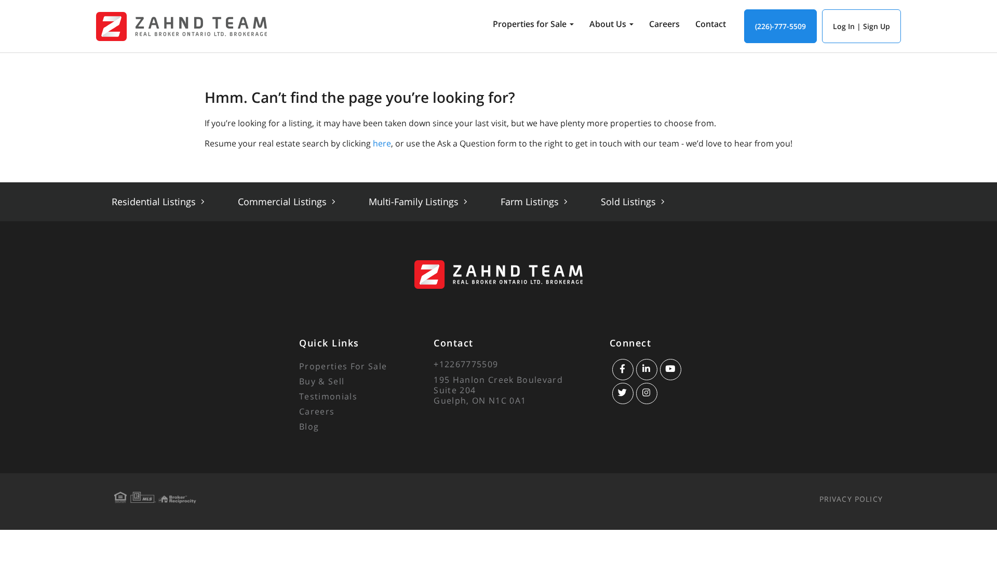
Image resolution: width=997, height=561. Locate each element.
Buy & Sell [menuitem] (321, 381)
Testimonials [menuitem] (328, 396)
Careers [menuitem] (664, 24)
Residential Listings (155, 201)
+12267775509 (466, 364)
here (382, 143)
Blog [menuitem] (309, 426)
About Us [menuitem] (607, 24)
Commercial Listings (283, 201)
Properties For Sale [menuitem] (343, 366)
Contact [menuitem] (710, 24)
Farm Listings (531, 201)
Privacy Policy (851, 499)
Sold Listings (629, 201)
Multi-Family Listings (415, 201)
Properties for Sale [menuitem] (530, 24)
